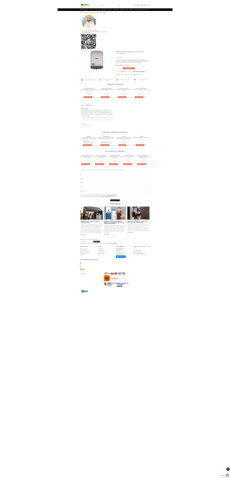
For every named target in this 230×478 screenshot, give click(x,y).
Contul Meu (116, 9)
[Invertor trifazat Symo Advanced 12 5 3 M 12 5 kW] (97, 60)
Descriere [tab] (82, 105)
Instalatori (122, 9)
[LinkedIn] (80, 264)
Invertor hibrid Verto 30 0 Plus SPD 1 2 (129, 157)
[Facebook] (80, 262)
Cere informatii (129, 74)
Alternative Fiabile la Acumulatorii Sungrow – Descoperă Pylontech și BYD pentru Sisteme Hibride (114, 222)
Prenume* (82, 182)
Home (91, 9)
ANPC (99, 254)
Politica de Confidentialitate (112, 194)
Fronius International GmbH (121, 53)
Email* (81, 174)
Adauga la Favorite (120, 74)
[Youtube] (80, 263)
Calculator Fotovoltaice (139, 9)
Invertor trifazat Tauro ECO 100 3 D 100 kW (106, 90)
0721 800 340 (138, 252)
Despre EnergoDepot (83, 248)
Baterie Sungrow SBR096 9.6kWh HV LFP (141, 137)
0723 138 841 (138, 250)
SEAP (127, 9)
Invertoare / (85, 12)
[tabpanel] (97, 60)
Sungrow (123, 136)
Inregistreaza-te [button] (115, 200)
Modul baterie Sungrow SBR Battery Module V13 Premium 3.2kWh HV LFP (123, 138)
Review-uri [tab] (88, 105)
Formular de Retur (101, 253)
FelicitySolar (89, 136)
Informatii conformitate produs (86, 126)
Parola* (81, 186)
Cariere (131, 9)
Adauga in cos (128, 68)
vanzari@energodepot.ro (140, 253)
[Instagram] (80, 267)
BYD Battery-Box (106, 136)
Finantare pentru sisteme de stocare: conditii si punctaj (90, 221)
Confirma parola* (83, 190)
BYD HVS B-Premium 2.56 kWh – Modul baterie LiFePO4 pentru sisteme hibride (106, 138)
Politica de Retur (101, 250)
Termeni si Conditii (83, 250)
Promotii (110, 9)
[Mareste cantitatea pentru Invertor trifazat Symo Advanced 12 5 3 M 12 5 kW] (121, 68)
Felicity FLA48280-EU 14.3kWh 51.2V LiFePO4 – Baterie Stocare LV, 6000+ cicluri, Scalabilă (89, 138)
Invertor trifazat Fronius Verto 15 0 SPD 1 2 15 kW (143, 157)
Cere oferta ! (104, 9)
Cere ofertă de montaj (86, 32)
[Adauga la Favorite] (93, 97)
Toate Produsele (84, 9)
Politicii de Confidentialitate (106, 196)
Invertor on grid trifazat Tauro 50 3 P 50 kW (123, 90)
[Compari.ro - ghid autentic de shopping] (84, 291)
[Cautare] (119, 5)
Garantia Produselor (101, 251)
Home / (81, 12)
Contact (81, 254)
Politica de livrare (83, 253)
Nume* (81, 178)
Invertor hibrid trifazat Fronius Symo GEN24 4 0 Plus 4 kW (89, 90)
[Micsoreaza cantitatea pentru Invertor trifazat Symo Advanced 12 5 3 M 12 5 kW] (117, 68)
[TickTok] (80, 266)
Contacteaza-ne (121, 256)
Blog (147, 9)
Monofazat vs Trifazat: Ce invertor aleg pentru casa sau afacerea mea (137, 221)
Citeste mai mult (83, 234)
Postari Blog (115, 204)
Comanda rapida (138, 74)
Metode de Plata (101, 248)
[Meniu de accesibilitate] (228, 469)
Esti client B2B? (96, 9)
